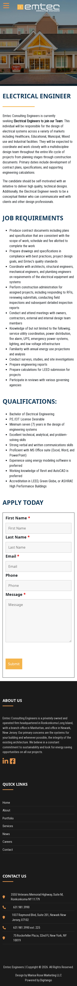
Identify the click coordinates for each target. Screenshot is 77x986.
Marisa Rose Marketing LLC (45, 975)
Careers (7, 842)
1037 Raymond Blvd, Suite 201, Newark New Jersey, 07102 (39, 917)
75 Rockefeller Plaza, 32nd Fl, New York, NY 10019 (40, 938)
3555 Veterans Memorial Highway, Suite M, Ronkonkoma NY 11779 (37, 897)
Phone (12, 575)
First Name (18, 518)
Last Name (18, 537)
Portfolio (8, 818)
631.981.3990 (21, 907)
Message (16, 594)
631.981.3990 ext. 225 (26, 928)
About (6, 810)
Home (6, 803)
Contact (8, 850)
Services (8, 826)
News (6, 834)
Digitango (46, 980)
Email (12, 556)
